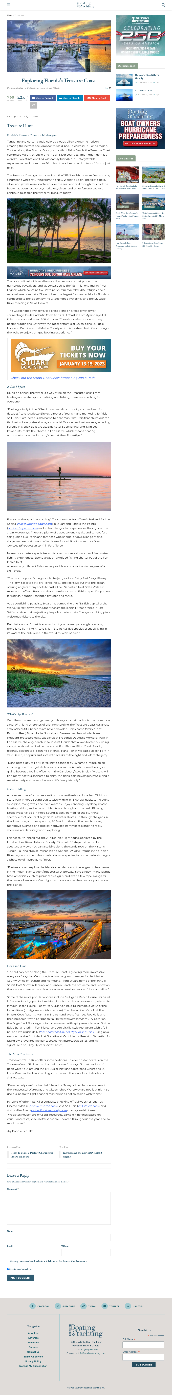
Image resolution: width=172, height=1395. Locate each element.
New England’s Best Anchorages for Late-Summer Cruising (126, 246)
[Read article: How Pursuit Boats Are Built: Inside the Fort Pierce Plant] (127, 174)
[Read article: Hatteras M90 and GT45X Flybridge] (124, 80)
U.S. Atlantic (54, 87)
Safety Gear (151, 237)
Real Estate (151, 180)
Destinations (19, 15)
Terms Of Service (33, 1356)
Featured (44, 87)
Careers (33, 1347)
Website (65, 1246)
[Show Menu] (8, 5)
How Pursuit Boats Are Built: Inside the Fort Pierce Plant (126, 187)
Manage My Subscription (33, 1365)
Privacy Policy (33, 1361)
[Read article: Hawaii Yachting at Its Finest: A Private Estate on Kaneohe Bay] (153, 174)
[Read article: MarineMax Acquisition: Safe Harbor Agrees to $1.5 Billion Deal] (153, 202)
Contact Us (33, 1351)
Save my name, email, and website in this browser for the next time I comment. (48, 1261)
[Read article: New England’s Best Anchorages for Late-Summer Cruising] (127, 232)
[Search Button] (163, 5)
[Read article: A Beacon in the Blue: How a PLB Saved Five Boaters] (153, 232)
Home (9, 15)
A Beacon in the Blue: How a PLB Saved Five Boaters (152, 244)
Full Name (128, 1339)
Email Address (131, 1351)
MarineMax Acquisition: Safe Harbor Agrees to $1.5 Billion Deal (153, 216)
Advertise (33, 1337)
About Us (33, 1333)
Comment (13, 1188)
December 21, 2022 (15, 87)
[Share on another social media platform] (33, 105)
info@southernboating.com (91, 1353)
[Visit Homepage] (85, 5)
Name (10, 1231)
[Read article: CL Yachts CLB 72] (124, 95)
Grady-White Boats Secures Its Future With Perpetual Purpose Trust (127, 216)
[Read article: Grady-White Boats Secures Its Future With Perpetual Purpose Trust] (127, 202)
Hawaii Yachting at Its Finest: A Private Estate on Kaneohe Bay (153, 187)
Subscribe (33, 1342)
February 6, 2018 (144, 82)
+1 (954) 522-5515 (89, 1349)
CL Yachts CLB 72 (143, 90)
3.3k (157, 82)
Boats (121, 180)
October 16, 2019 (144, 94)
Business (123, 207)
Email (10, 1246)
